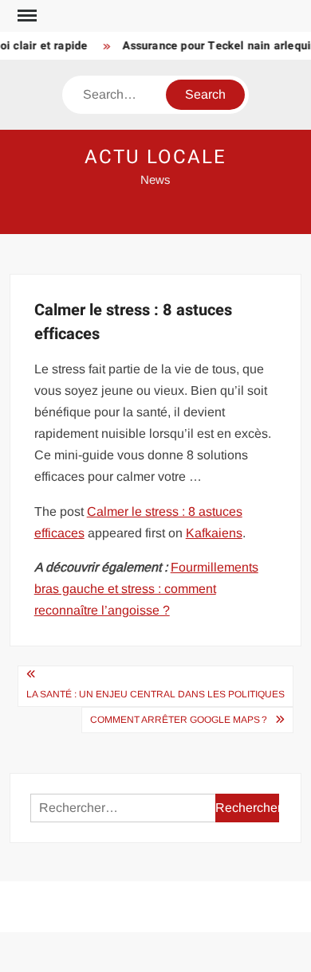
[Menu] (25, 16)
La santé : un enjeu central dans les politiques (155, 694)
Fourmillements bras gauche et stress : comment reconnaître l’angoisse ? (146, 588)
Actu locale (155, 157)
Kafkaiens (214, 533)
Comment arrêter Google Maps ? (178, 719)
